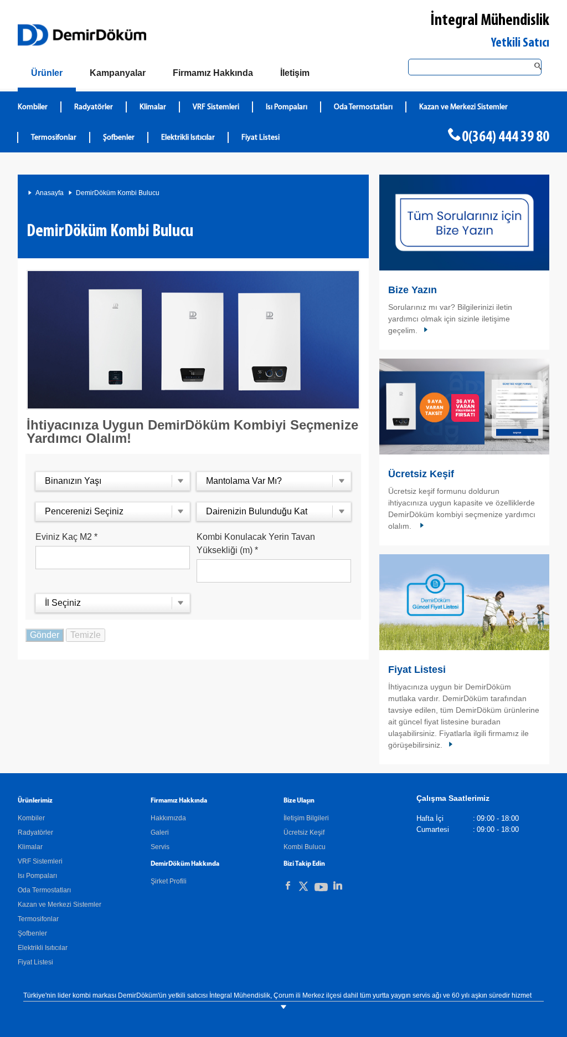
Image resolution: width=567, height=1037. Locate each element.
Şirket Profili (169, 881)
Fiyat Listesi (260, 138)
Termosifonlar (53, 138)
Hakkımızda (168, 818)
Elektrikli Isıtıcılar (188, 138)
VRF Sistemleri (216, 107)
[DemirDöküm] (82, 35)
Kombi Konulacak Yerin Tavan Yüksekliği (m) (256, 543)
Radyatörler (93, 107)
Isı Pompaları (286, 107)
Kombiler (33, 107)
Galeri (160, 832)
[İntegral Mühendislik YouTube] (321, 889)
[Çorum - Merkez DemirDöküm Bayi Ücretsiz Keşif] (464, 406)
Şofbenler (119, 138)
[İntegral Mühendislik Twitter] (303, 888)
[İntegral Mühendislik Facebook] (288, 885)
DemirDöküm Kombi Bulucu (117, 193)
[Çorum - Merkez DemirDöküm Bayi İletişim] (464, 222)
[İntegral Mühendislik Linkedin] (337, 885)
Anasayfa (49, 193)
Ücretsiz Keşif (421, 474)
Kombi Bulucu (305, 847)
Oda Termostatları (363, 107)
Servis (160, 847)
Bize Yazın (412, 290)
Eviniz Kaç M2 (66, 537)
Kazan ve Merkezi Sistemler (463, 107)
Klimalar (153, 107)
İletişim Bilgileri (306, 818)
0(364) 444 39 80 (505, 137)
